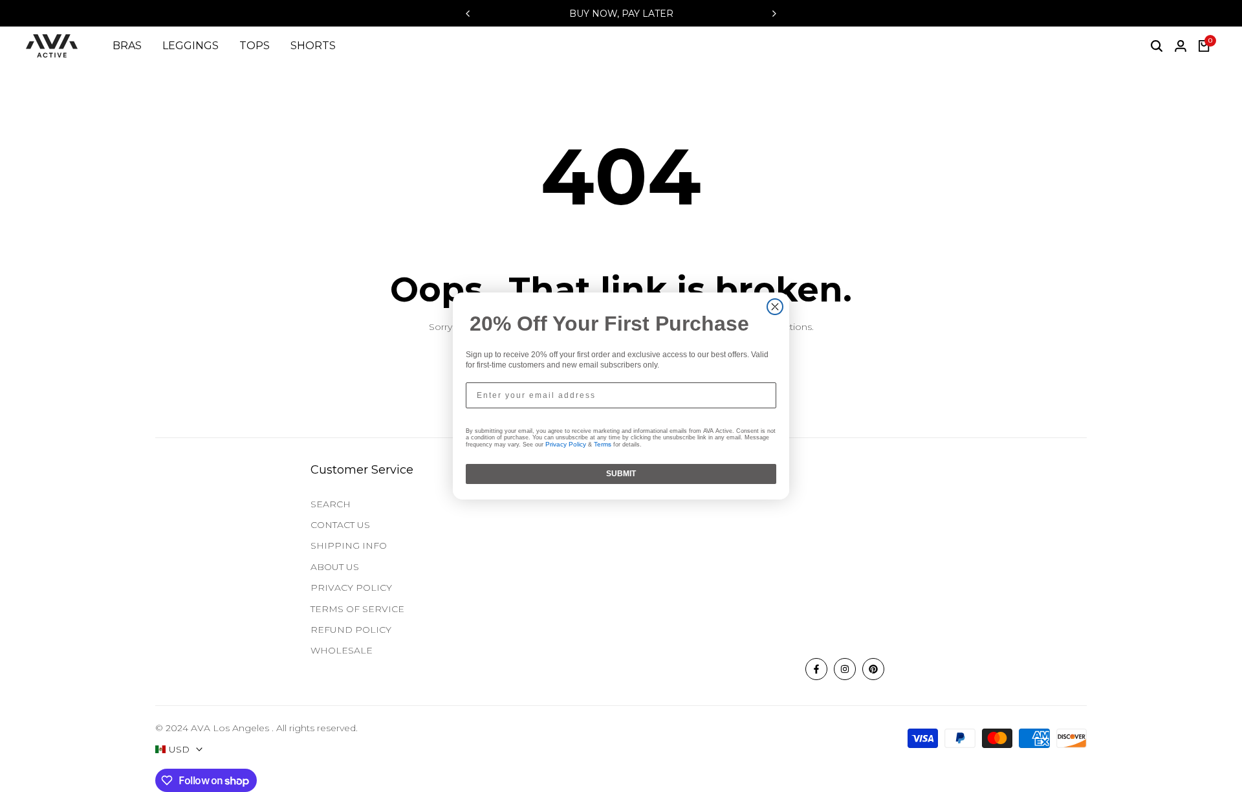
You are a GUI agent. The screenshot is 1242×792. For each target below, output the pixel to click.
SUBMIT (621, 473)
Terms (602, 444)
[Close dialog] (775, 306)
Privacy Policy (565, 444)
